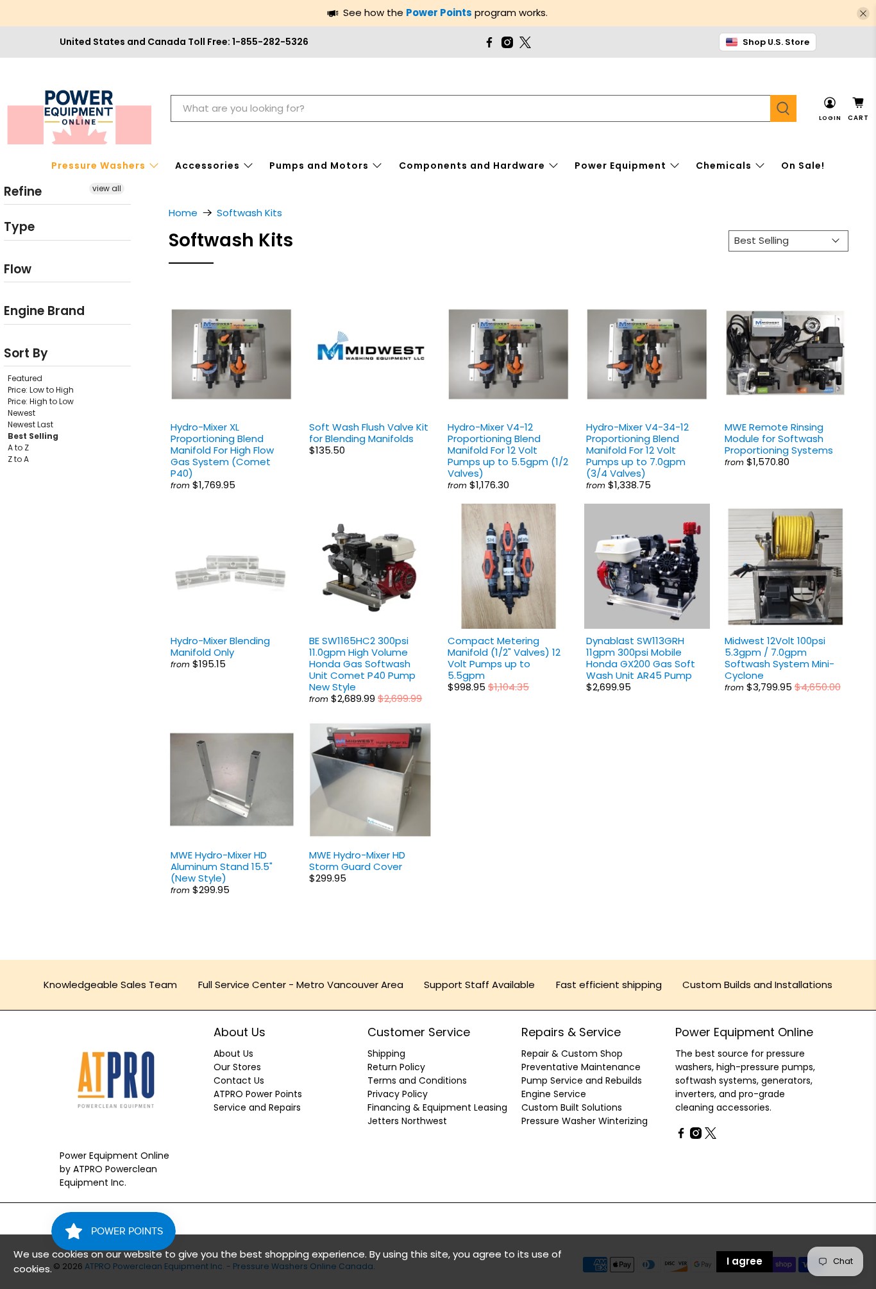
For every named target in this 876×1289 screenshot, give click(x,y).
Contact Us (239, 1080)
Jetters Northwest (407, 1120)
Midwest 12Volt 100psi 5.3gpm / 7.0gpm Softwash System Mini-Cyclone (779, 658)
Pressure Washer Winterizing (584, 1120)
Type (19, 226)
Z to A (18, 459)
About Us (233, 1053)
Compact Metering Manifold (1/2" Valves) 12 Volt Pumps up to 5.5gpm (504, 658)
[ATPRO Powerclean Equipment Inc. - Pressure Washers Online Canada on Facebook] (489, 42)
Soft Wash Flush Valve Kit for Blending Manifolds (368, 432)
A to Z (18, 447)
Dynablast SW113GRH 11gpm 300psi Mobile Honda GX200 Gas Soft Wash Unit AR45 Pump (640, 658)
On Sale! (803, 165)
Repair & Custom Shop (572, 1053)
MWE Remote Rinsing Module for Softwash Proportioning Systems (779, 438)
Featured (25, 378)
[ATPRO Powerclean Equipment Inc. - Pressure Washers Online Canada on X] (525, 42)
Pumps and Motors (319, 165)
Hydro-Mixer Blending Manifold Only (220, 646)
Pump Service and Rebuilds (581, 1080)
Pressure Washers (98, 165)
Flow (17, 269)
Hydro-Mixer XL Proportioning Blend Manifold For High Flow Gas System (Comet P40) (222, 450)
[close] (863, 13)
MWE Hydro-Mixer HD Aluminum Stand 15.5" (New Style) (222, 866)
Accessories (207, 165)
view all (106, 188)
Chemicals (724, 165)
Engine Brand (44, 311)
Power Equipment (620, 165)
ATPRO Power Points (258, 1094)
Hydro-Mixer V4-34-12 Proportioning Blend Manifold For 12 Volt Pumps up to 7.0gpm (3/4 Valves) (637, 450)
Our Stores (237, 1067)
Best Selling (33, 436)
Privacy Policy (397, 1094)
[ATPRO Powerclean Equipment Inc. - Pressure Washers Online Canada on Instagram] (507, 42)
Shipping (386, 1053)
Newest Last (30, 424)
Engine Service (553, 1094)
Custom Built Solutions (571, 1107)
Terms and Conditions (417, 1080)
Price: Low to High (41, 389)
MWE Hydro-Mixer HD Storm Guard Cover (357, 860)
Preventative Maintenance (581, 1067)
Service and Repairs (257, 1107)
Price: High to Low (41, 401)
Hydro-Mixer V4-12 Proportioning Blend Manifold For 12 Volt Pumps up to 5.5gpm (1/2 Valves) (508, 450)
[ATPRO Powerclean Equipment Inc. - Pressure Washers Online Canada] (79, 109)
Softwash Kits (249, 213)
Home (183, 213)
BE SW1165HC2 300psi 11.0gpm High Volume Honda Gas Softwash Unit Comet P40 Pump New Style (362, 664)
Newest (21, 412)
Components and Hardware (472, 165)
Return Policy (396, 1067)
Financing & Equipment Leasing (437, 1107)
